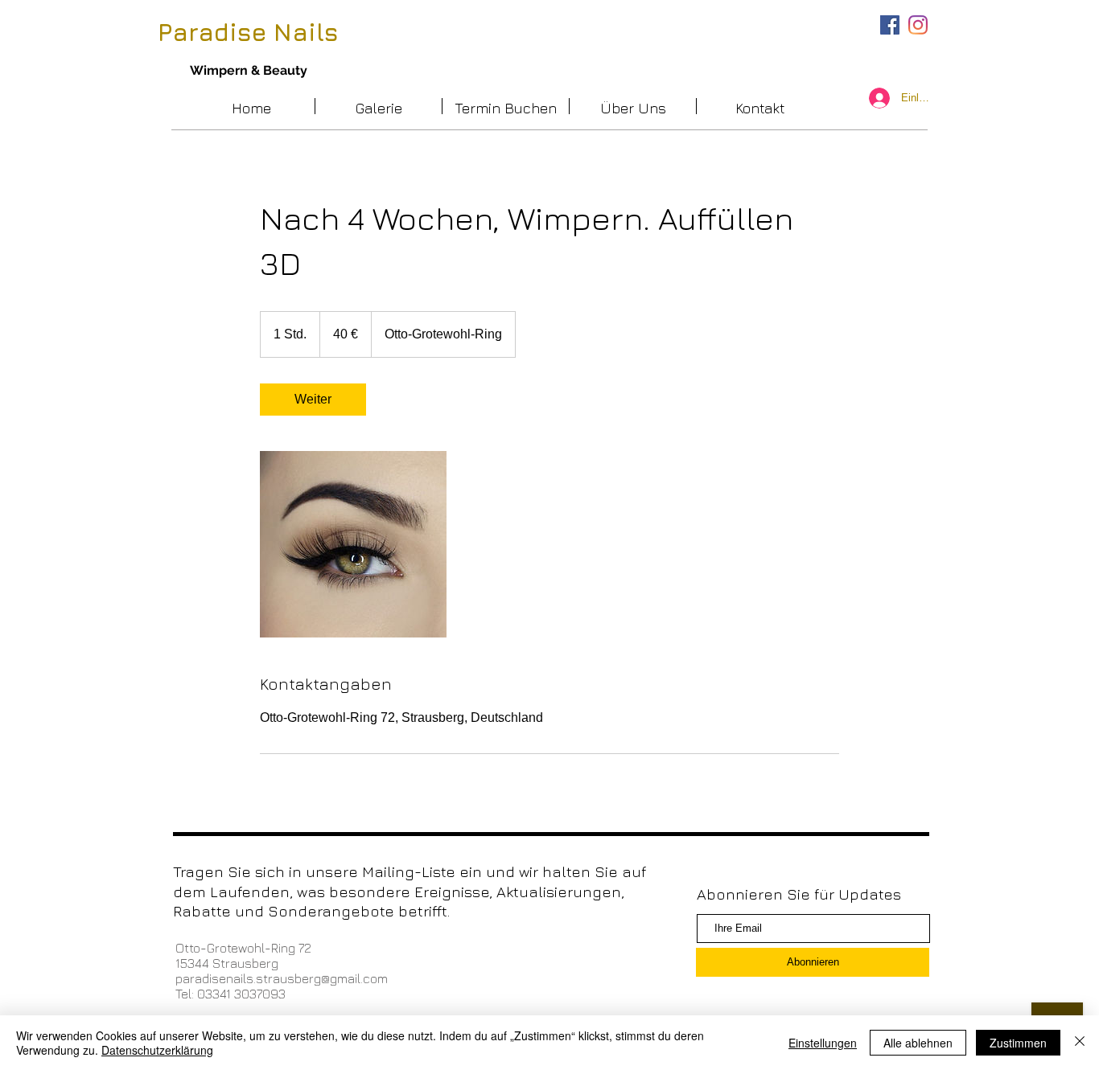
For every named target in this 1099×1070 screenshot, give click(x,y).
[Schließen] (1079, 1042)
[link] (313, 399)
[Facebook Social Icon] (889, 25)
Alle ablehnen (918, 1043)
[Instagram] (918, 25)
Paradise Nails (248, 32)
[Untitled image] (353, 544)
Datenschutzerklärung (157, 1050)
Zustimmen (1018, 1043)
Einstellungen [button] (822, 1043)
